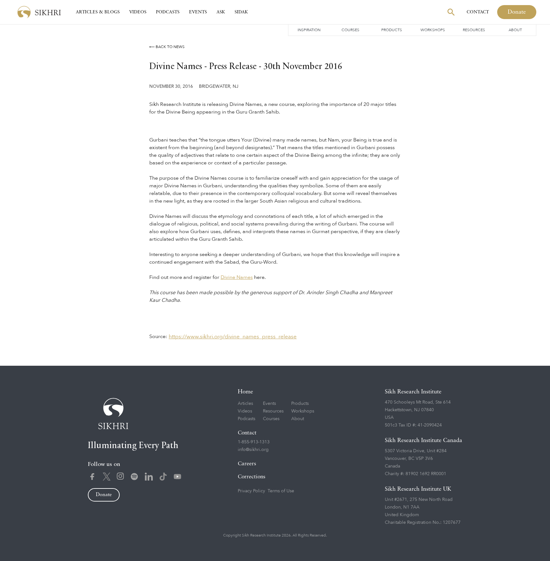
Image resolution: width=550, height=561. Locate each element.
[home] (39, 12)
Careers (247, 464)
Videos (137, 12)
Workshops (432, 29)
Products (391, 29)
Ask (220, 12)
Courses (350, 29)
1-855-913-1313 (254, 442)
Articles (245, 403)
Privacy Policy (251, 491)
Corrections (251, 477)
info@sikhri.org (253, 450)
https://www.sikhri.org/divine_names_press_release (233, 336)
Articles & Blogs (98, 12)
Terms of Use (281, 491)
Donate (517, 12)
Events (198, 12)
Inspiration (309, 29)
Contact (478, 12)
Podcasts (168, 12)
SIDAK (241, 12)
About (515, 29)
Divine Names (237, 277)
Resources (474, 29)
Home (245, 392)
